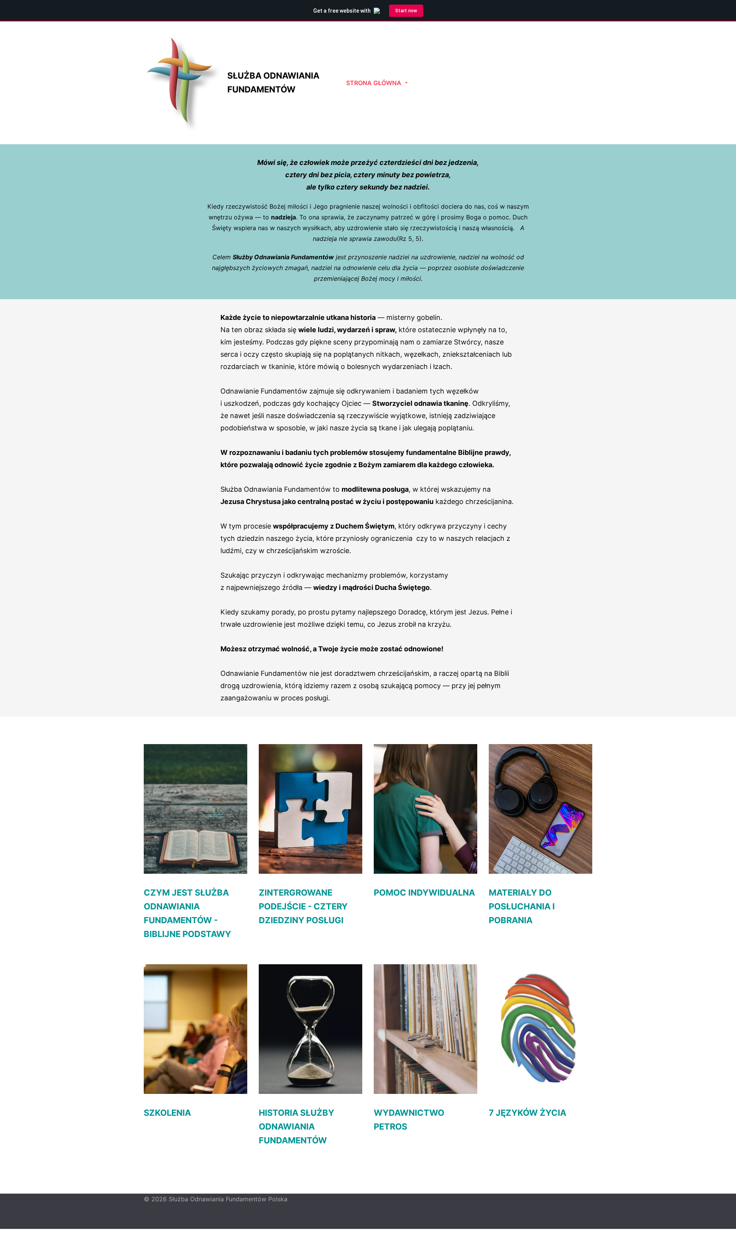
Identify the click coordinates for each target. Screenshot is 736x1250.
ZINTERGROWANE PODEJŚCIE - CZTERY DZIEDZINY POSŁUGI (303, 906)
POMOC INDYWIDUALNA (424, 893)
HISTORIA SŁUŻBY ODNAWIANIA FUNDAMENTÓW (296, 1126)
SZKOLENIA (167, 1113)
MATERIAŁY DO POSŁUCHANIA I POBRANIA (522, 906)
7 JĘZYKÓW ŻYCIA (527, 1113)
